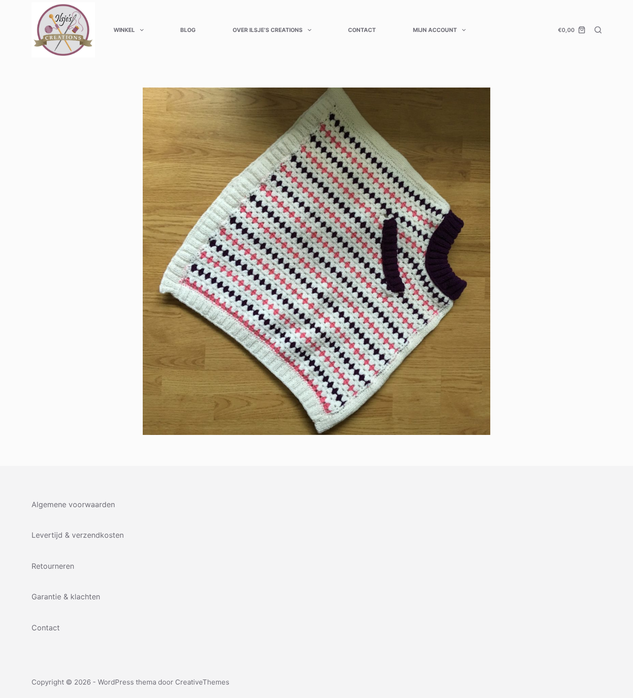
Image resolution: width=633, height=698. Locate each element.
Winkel (124, 29)
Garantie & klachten (66, 596)
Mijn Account (435, 29)
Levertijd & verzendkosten (78, 535)
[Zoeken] (598, 29)
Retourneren (53, 566)
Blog (188, 29)
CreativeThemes (202, 682)
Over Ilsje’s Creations (268, 29)
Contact (362, 29)
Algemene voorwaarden (73, 504)
